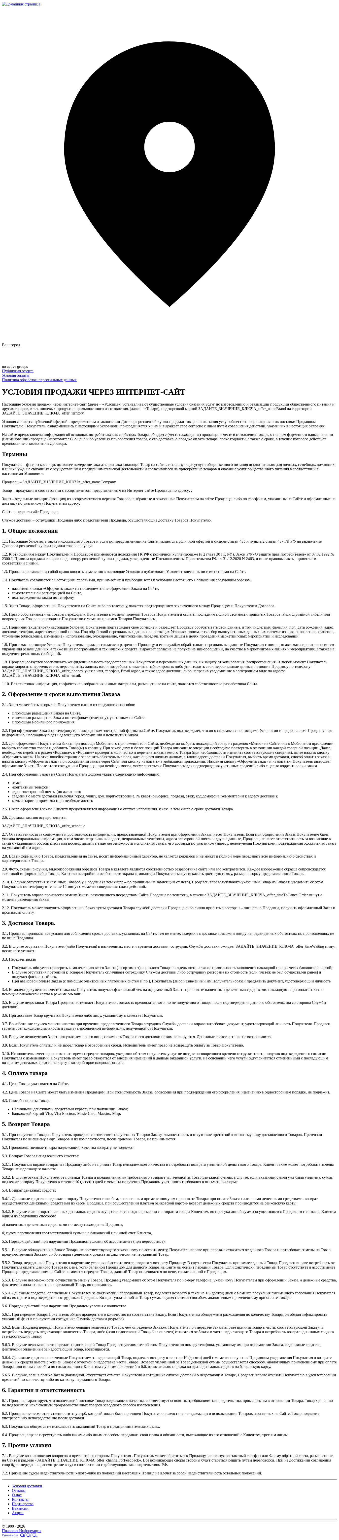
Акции (18, 1513)
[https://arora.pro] (19, 1536)
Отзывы (19, 1490)
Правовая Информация (21, 1531)
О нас (17, 1495)
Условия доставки (27, 1486)
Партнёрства (23, 1504)
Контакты (20, 1499)
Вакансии (20, 1508)
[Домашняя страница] (21, 4)
